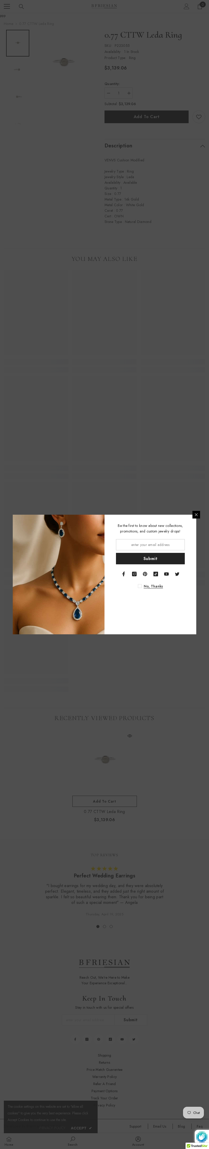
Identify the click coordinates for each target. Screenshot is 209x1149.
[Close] (196, 515)
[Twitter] (177, 574)
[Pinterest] (145, 574)
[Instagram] (134, 574)
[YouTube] (166, 574)
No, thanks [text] (153, 586)
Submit (150, 559)
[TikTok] (155, 574)
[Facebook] (123, 574)
